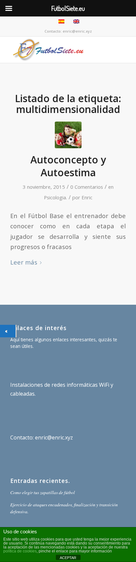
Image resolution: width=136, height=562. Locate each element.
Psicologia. (55, 197)
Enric (87, 197)
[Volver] (8, 330)
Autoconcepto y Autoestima (68, 166)
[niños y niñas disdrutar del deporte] (68, 135)
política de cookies (20, 551)
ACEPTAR (68, 558)
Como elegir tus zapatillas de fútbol (42, 492)
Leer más (23, 262)
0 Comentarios (86, 186)
